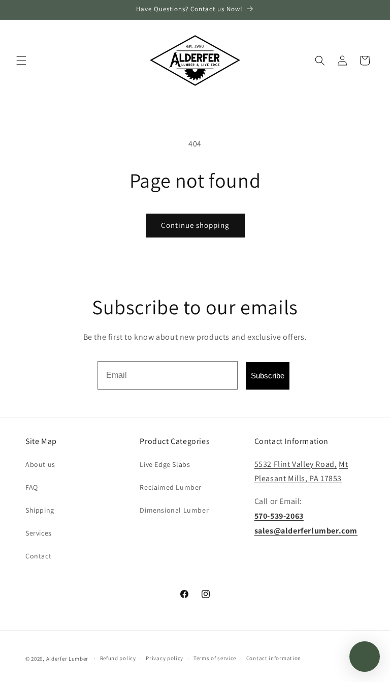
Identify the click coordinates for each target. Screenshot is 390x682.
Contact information (273, 658)
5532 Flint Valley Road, (295, 464)
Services (38, 533)
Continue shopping (195, 225)
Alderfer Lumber (67, 658)
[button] (21, 60)
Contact (38, 555)
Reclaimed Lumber (171, 487)
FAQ (31, 487)
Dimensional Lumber (174, 510)
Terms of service (214, 658)
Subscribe (267, 375)
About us (40, 464)
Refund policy (118, 658)
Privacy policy (164, 658)
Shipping (39, 510)
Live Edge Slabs (165, 464)
